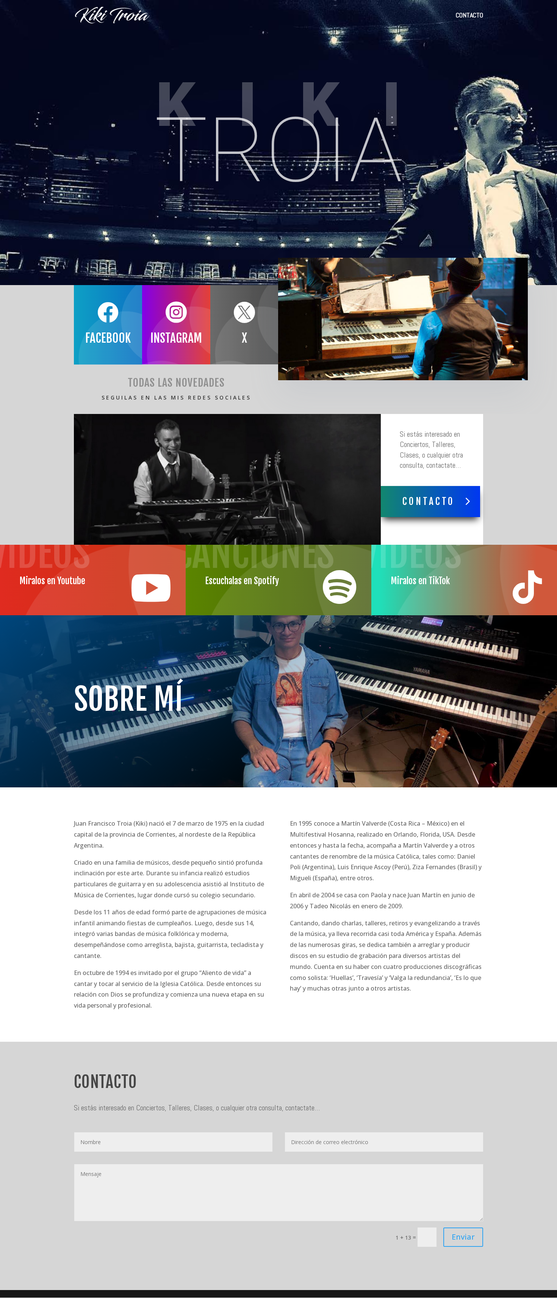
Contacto (428, 501)
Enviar (463, 1237)
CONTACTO (469, 16)
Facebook (108, 338)
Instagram (176, 338)
